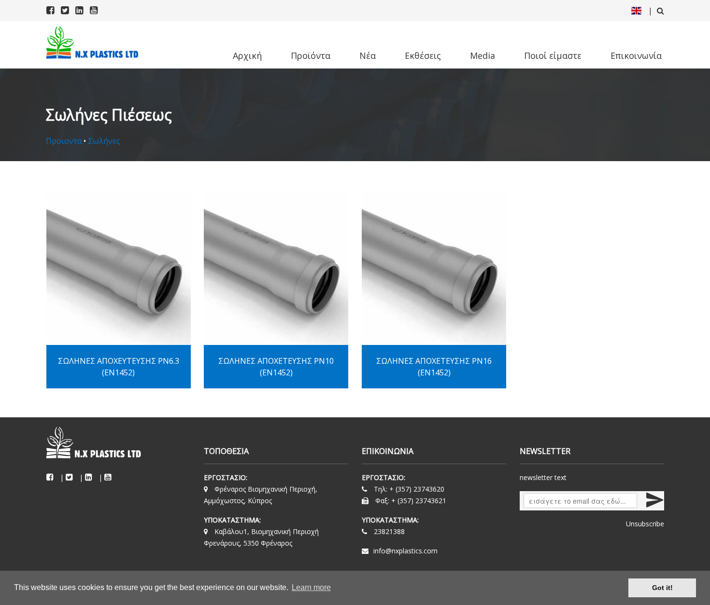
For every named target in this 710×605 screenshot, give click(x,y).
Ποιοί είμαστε (553, 55)
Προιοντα (64, 141)
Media (482, 55)
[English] (636, 10)
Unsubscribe (645, 523)
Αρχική (247, 55)
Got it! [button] (662, 587)
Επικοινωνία (636, 55)
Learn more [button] (311, 587)
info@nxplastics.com (405, 550)
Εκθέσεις (423, 55)
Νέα (367, 55)
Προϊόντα (310, 55)
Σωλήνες (104, 141)
